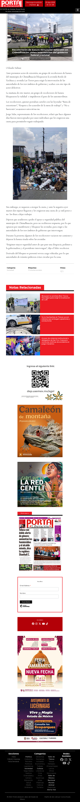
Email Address (25, 586)
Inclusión (40, 761)
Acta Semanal (13, 761)
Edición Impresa (14, 759)
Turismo (40, 787)
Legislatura (28, 766)
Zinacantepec (52, 766)
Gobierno (28, 759)
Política (28, 757)
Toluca (51, 761)
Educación (28, 780)
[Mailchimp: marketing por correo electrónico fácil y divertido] (25, 607)
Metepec (51, 764)
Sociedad (10, 270)
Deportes (51, 787)
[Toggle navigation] (77, 10)
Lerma (51, 768)
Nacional (51, 780)
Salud (28, 783)
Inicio (14, 757)
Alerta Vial (51, 790)
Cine (40, 773)
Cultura (40, 768)
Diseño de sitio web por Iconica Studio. (57, 797)
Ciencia (40, 785)
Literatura (40, 771)
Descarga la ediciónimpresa (34, 3)
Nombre (23, 593)
